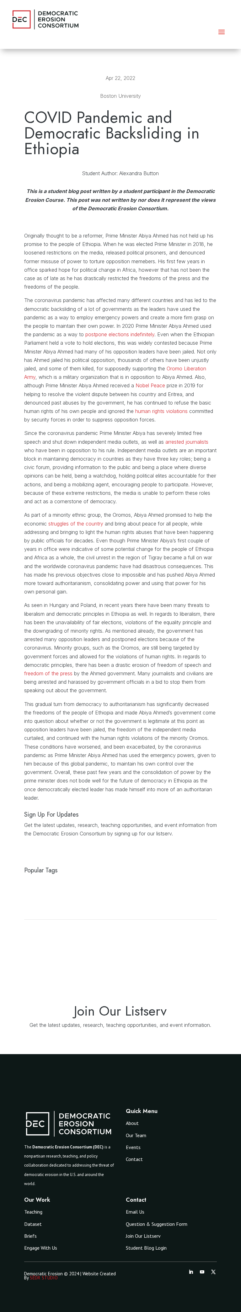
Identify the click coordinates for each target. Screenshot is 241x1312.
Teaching (33, 1212)
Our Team (136, 1135)
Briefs (30, 1236)
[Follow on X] (213, 1272)
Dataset (33, 1224)
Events (133, 1147)
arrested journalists (186, 442)
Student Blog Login (146, 1248)
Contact (134, 1159)
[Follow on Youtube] (202, 1272)
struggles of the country (75, 523)
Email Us (135, 1212)
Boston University (120, 96)
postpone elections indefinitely (119, 334)
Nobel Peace (150, 385)
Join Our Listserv (143, 1236)
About (132, 1123)
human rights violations (161, 411)
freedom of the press (49, 673)
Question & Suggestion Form (156, 1224)
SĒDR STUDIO (44, 1278)
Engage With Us (40, 1248)
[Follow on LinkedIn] (190, 1272)
